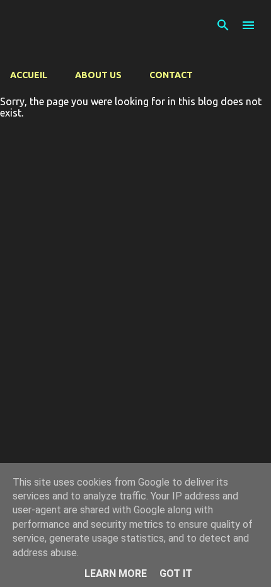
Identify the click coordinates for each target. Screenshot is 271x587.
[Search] (223, 25)
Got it (175, 573)
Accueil (28, 75)
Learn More (115, 573)
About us (98, 75)
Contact (171, 75)
